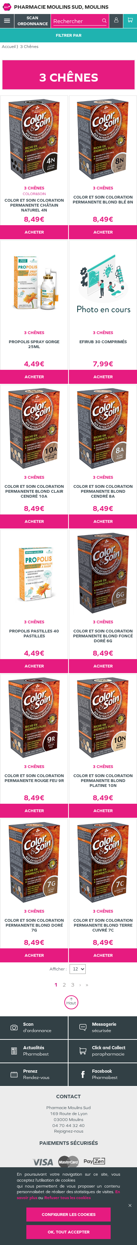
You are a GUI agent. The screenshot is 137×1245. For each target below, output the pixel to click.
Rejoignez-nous (68, 1131)
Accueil (8, 46)
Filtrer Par (68, 35)
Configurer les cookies (69, 1214)
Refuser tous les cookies (67, 1197)
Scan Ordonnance (33, 20)
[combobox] (77, 21)
